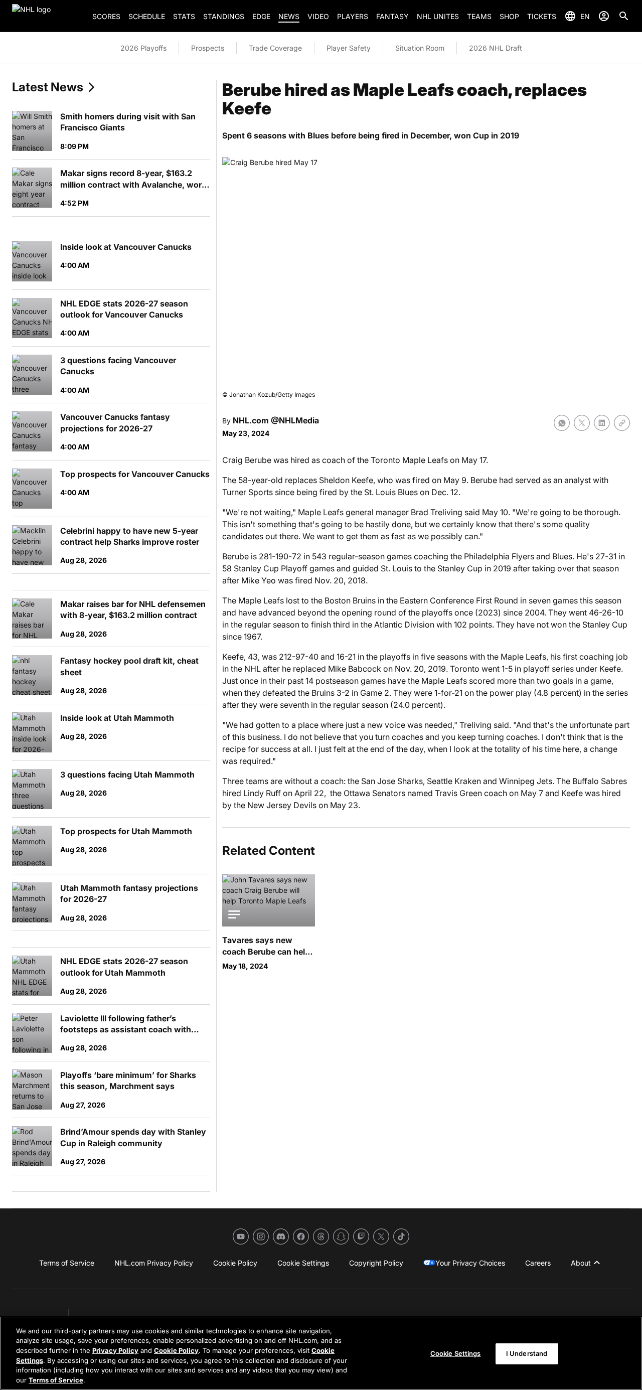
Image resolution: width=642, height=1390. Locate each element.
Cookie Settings (455, 1353)
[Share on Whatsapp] (562, 423)
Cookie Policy (176, 1350)
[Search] (624, 16)
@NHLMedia (295, 420)
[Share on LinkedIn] (602, 423)
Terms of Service (56, 1379)
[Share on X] (582, 423)
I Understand (527, 1353)
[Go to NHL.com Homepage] (48, 16)
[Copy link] (622, 423)
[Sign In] (604, 16)
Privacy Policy (115, 1350)
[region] (321, 1353)
